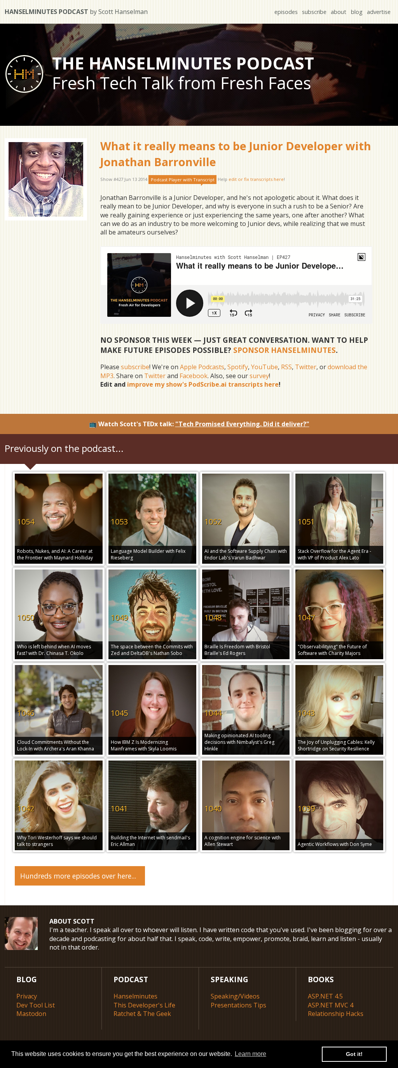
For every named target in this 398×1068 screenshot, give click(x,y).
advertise (379, 12)
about (338, 12)
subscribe (314, 12)
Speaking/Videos (235, 996)
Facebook (194, 376)
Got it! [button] (354, 1054)
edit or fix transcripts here (256, 179)
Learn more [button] (250, 1054)
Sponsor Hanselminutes (284, 350)
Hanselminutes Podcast (76, 11)
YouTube (264, 367)
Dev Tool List (35, 1005)
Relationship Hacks (335, 1013)
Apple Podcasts (202, 367)
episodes (286, 12)
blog (357, 12)
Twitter (305, 367)
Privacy (26, 996)
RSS (286, 367)
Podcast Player (183, 179)
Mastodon (31, 1013)
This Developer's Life (144, 1005)
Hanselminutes (135, 996)
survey (259, 376)
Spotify (237, 367)
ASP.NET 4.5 (325, 996)
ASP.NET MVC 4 (330, 1005)
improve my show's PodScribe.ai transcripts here (203, 384)
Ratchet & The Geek (142, 1013)
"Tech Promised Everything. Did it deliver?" (242, 424)
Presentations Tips (238, 1005)
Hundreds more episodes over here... (78, 875)
